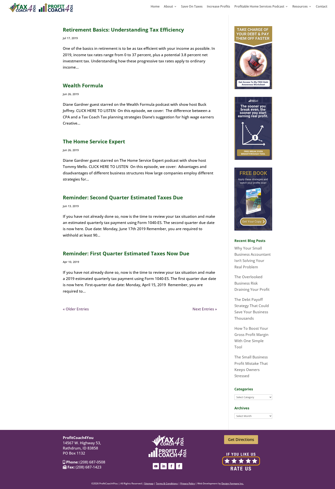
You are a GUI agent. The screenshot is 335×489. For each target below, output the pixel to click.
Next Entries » (205, 309)
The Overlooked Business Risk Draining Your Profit (251, 283)
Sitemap (148, 483)
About (168, 7)
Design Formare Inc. (232, 483)
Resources (300, 7)
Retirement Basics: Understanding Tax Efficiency (123, 29)
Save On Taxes (192, 7)
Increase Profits (218, 7)
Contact (321, 7)
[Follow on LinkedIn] (164, 466)
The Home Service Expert (94, 141)
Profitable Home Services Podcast (259, 7)
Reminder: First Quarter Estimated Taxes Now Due (126, 253)
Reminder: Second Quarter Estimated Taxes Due (123, 197)
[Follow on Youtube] (156, 466)
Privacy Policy (187, 483)
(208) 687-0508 (92, 462)
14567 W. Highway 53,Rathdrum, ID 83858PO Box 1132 (82, 448)
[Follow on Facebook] (171, 466)
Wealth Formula (83, 85)
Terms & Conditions (167, 483)
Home (155, 7)
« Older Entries (76, 309)
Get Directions (241, 439)
